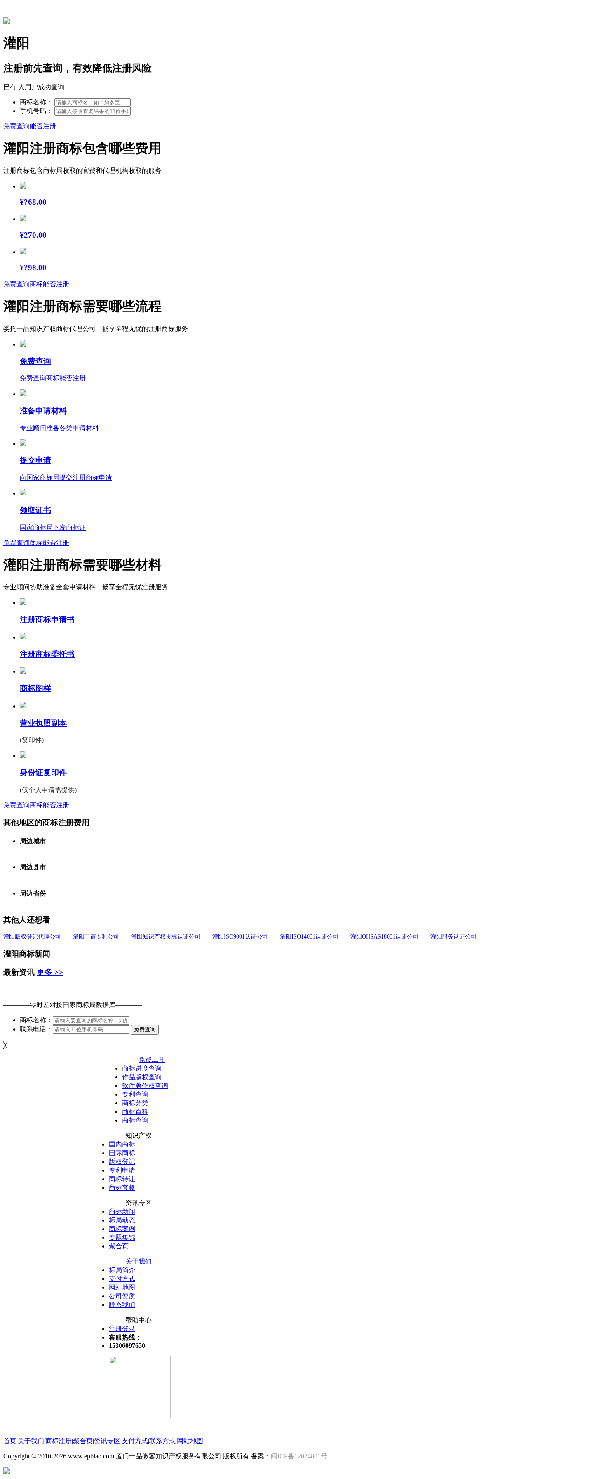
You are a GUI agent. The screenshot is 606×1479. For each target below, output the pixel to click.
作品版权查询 (142, 1076)
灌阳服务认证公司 (453, 937)
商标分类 (135, 1102)
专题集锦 (122, 1237)
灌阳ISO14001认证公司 (309, 937)
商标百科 (135, 1111)
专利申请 (122, 1170)
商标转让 (122, 1178)
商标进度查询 (142, 1068)
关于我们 (138, 1261)
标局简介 (122, 1270)
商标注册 (58, 1440)
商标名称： (36, 102)
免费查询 (144, 1029)
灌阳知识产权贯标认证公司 (165, 937)
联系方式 (162, 1440)
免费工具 (152, 1059)
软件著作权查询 (145, 1085)
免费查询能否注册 (29, 126)
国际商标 (122, 1152)
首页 (9, 1440)
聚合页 (119, 1246)
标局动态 (122, 1220)
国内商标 (122, 1144)
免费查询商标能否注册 (36, 284)
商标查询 (135, 1120)
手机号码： (36, 110)
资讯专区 (107, 1440)
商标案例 (122, 1228)
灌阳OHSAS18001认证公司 (384, 937)
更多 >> (50, 972)
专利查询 (135, 1094)
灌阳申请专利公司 (96, 937)
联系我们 (122, 1304)
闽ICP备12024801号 (299, 1456)
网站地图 (122, 1287)
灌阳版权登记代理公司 (32, 937)
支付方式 (122, 1278)
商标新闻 (122, 1211)
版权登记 (122, 1161)
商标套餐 (122, 1187)
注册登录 (122, 1328)
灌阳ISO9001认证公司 (240, 937)
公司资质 (122, 1296)
